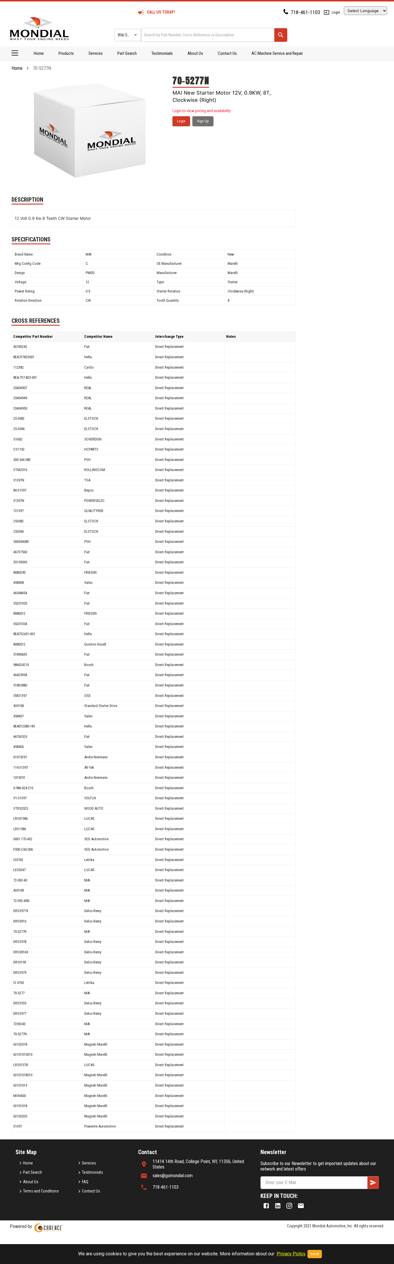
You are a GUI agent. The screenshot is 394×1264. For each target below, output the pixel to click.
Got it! (314, 1254)
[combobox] (207, 35)
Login (336, 12)
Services (96, 53)
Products (66, 53)
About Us (195, 53)
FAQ (85, 1181)
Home (39, 53)
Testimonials (162, 53)
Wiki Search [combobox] (127, 35)
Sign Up (203, 121)
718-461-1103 (305, 12)
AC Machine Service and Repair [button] (277, 53)
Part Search (127, 53)
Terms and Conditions (41, 1191)
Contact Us (227, 53)
